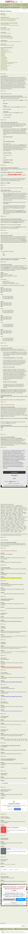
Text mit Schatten (3, 57)
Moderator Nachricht (4, 66)
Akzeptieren (21, 899)
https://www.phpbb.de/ (21, 369)
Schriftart (2, 48)
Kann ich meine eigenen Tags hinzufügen (7, 45)
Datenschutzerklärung (16, 483)
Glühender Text (3, 56)
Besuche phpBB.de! (20, 360)
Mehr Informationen (9, 899)
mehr (14, 478)
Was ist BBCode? (3, 14)
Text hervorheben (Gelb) (5, 49)
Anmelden (10, 809)
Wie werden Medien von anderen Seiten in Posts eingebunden (11, 41)
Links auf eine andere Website (6, 33)
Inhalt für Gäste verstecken (5, 65)
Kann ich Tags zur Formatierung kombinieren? (8, 20)
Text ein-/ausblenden (4, 60)
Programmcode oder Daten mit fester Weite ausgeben (9, 25)
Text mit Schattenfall (4, 58)
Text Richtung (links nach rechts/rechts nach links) (9, 62)
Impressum (10, 483)
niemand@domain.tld (11, 384)
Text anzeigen (5, 783)
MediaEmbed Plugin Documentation (14, 535)
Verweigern (14, 475)
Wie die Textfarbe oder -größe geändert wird (8, 19)
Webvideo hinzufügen (4, 69)
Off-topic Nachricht (4, 67)
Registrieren (17, 809)
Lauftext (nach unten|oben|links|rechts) (7, 63)
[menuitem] (3, 5)
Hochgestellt (3, 55)
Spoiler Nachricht (3, 64)
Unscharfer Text (3, 59)
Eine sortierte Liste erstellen (5, 29)
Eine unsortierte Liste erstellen (6, 28)
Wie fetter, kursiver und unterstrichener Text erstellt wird (10, 18)
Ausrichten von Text (4, 50)
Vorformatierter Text (4, 61)
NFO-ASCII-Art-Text (4, 68)
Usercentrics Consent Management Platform (14, 485)
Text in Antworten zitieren (5, 24)
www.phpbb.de (7, 376)
